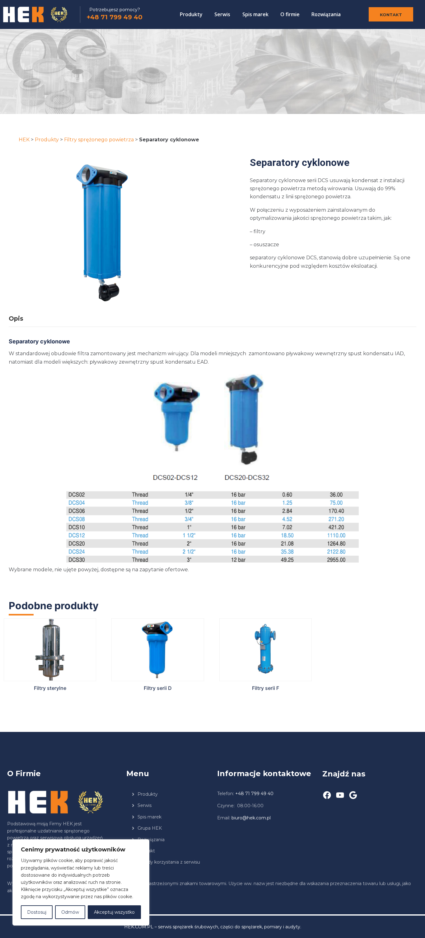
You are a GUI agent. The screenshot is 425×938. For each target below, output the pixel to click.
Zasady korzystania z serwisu (169, 862)
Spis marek (255, 14)
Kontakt (391, 14)
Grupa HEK (150, 828)
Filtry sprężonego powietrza (99, 140)
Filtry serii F (265, 688)
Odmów (70, 912)
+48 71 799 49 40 (114, 17)
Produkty (191, 14)
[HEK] (41, 14)
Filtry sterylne (50, 688)
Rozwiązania (326, 14)
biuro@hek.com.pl (251, 818)
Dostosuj (36, 912)
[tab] (21, 318)
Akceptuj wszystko (114, 912)
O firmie (290, 14)
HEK (24, 140)
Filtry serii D (158, 688)
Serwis (222, 14)
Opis (16, 318)
